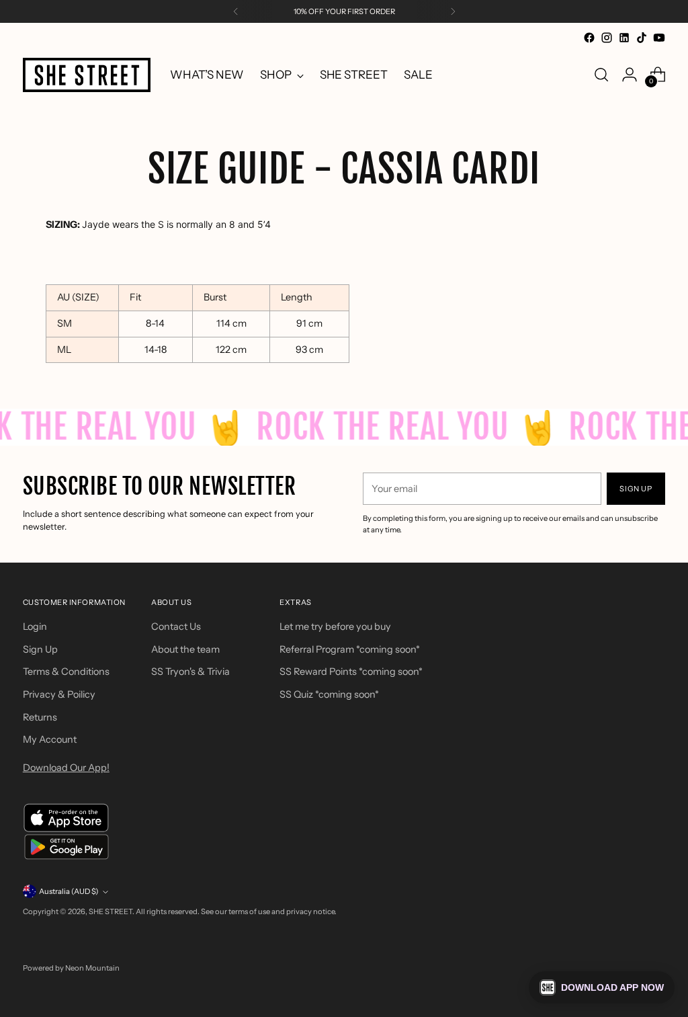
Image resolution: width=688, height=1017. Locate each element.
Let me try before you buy (335, 626)
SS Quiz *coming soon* (329, 694)
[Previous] (236, 11)
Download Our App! (66, 768)
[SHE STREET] (86, 75)
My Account (50, 739)
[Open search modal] (601, 74)
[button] (602, 987)
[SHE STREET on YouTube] (659, 38)
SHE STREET (110, 911)
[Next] (453, 11)
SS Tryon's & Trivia (190, 671)
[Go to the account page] (629, 74)
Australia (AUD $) (69, 891)
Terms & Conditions (66, 671)
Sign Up (40, 649)
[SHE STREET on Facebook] (589, 38)
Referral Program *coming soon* (350, 649)
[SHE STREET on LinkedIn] (624, 38)
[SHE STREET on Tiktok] (642, 38)
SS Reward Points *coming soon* (351, 671)
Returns (40, 717)
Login (35, 626)
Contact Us (176, 626)
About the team (185, 649)
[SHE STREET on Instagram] (607, 38)
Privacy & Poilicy (59, 694)
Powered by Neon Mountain (71, 968)
